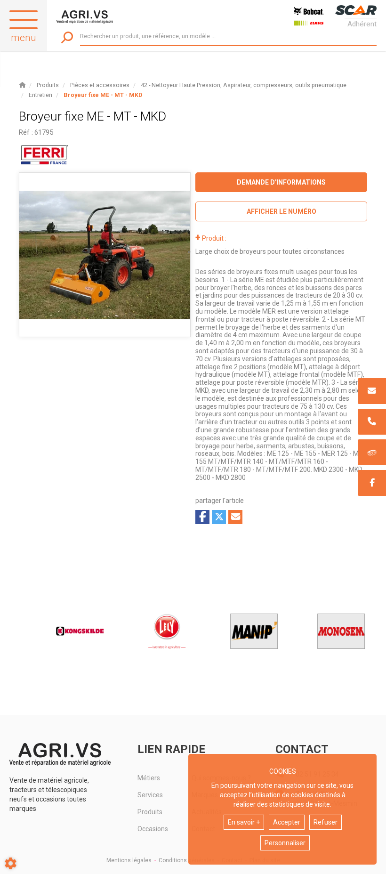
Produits (149, 812)
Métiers (148, 778)
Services (150, 795)
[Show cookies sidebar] (10, 863)
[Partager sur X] (219, 517)
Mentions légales (129, 860)
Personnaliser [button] (285, 843)
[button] (103, 94)
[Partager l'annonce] (235, 517)
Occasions (152, 829)
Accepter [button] (286, 822)
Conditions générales (187, 860)
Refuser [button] (326, 822)
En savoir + (244, 822)
